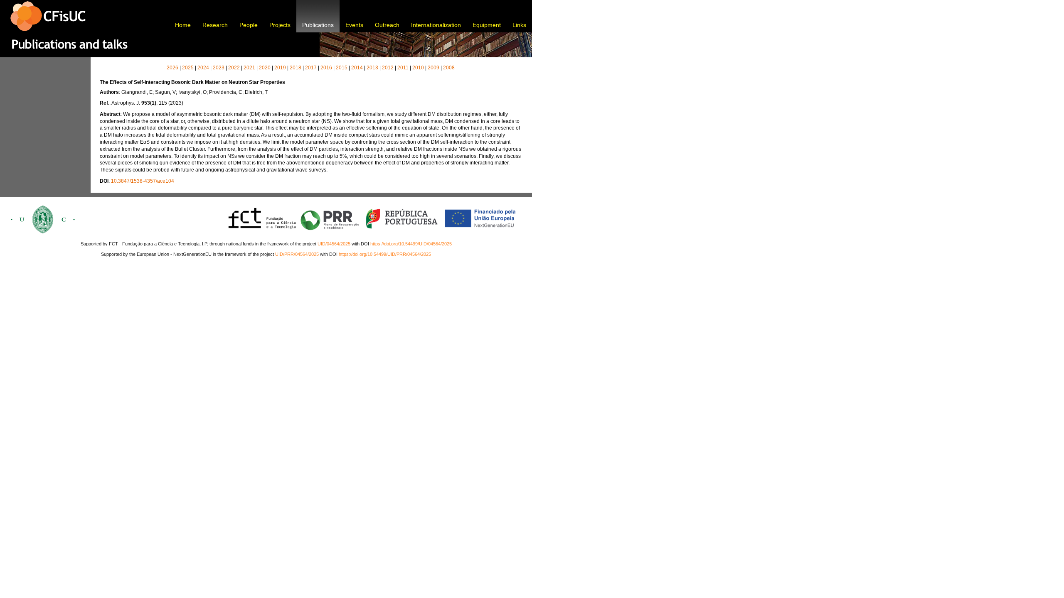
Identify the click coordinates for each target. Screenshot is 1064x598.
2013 (372, 68)
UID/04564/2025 (334, 243)
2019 (280, 68)
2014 (357, 68)
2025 (188, 68)
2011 (403, 68)
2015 (341, 68)
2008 (449, 68)
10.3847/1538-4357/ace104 (142, 181)
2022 (234, 68)
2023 (218, 68)
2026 (172, 68)
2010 (418, 68)
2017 (311, 68)
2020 (265, 68)
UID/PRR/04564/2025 (297, 254)
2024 (203, 68)
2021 (249, 68)
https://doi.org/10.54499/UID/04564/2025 (411, 243)
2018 (295, 68)
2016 (326, 68)
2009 (433, 68)
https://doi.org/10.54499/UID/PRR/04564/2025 (385, 254)
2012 (388, 68)
